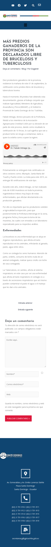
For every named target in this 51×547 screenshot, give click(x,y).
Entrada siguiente (25, 309)
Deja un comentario (11, 68)
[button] (33, 5)
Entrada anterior (25, 303)
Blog (24, 68)
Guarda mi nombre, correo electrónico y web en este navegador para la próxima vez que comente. (24, 407)
